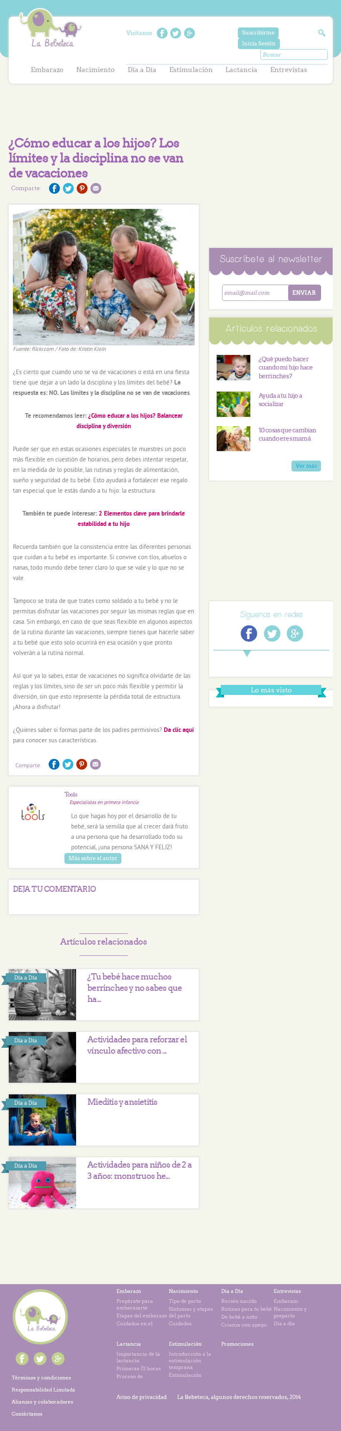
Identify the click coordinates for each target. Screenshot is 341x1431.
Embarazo (47, 70)
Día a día (284, 1323)
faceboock (162, 33)
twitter (175, 33)
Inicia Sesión (259, 43)
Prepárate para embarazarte (134, 1304)
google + (189, 33)
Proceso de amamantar (131, 1379)
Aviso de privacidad (141, 1397)
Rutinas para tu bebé (246, 1309)
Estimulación (191, 70)
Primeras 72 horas (138, 1368)
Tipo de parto (185, 1301)
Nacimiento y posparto (290, 1312)
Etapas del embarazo (141, 1315)
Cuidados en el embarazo (134, 1326)
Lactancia (241, 70)
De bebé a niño (239, 1317)
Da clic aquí (179, 730)
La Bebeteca (50, 27)
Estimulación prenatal (185, 1378)
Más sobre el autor (93, 858)
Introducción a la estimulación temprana (190, 1360)
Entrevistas (288, 70)
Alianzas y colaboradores (42, 1402)
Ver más (306, 466)
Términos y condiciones (41, 1377)
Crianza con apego (244, 1325)
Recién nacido (239, 1301)
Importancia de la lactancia (138, 1357)
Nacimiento (95, 70)
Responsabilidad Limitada (43, 1389)
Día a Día (142, 70)
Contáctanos (27, 1414)
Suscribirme (258, 33)
